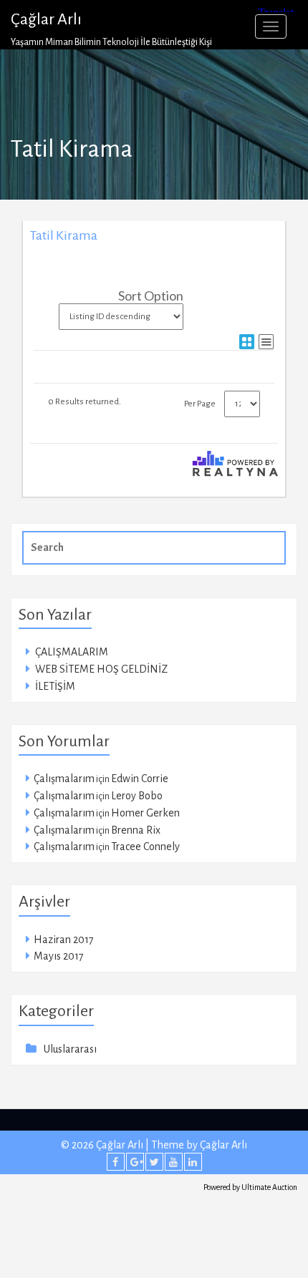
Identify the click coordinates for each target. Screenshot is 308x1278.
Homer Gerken (145, 813)
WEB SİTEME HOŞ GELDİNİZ (101, 669)
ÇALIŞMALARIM (71, 652)
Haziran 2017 (64, 939)
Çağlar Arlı (46, 19)
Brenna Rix (135, 830)
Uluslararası (70, 1049)
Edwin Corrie (139, 778)
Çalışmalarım (64, 778)
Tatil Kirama (63, 235)
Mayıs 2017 (59, 956)
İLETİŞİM (55, 686)
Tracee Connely (145, 846)
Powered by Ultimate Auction (250, 1187)
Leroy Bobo (137, 795)
